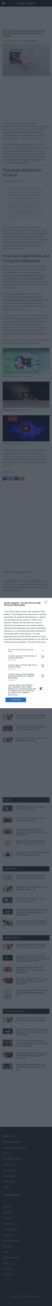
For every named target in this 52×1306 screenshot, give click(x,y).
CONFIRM (16, 700)
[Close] (46, 603)
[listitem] (26, 650)
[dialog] (26, 653)
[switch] (42, 656)
